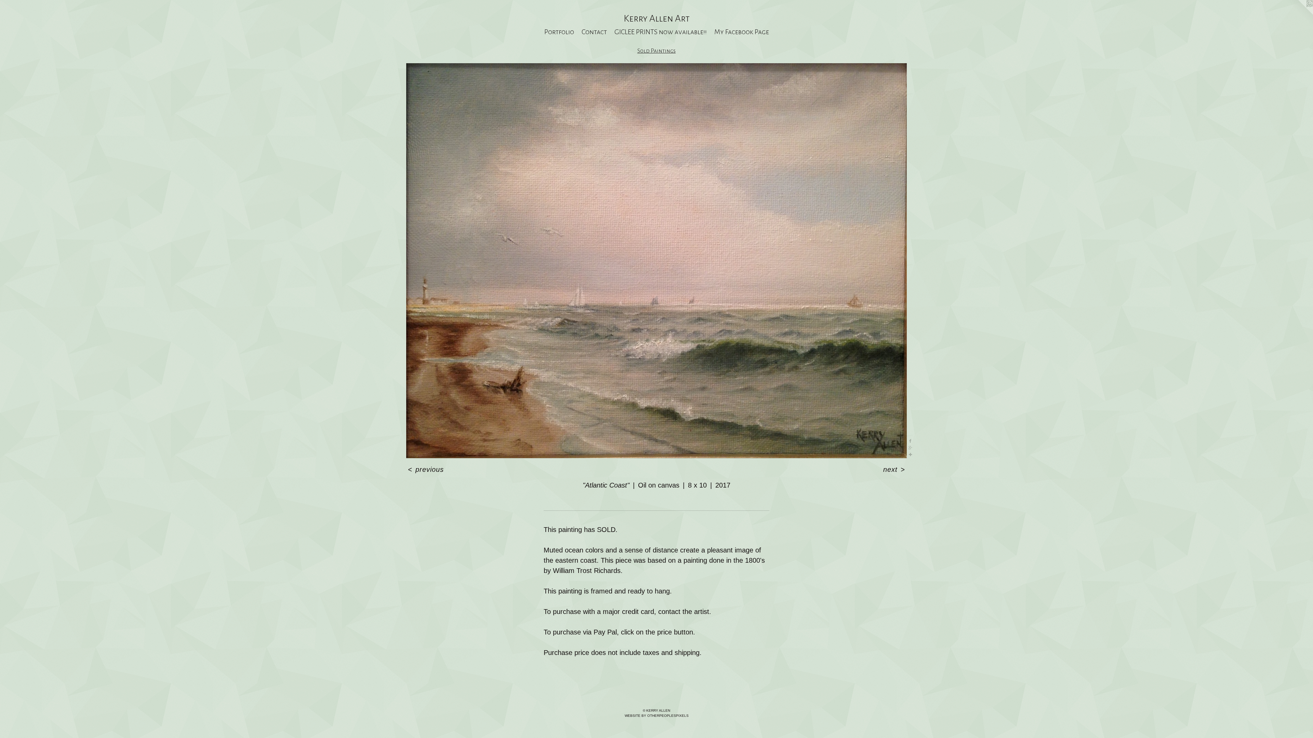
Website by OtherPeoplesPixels (657, 716)
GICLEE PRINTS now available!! (660, 32)
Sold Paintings (656, 51)
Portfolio (559, 32)
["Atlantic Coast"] (656, 260)
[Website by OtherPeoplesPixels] (1299, 13)
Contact (594, 32)
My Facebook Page (741, 32)
